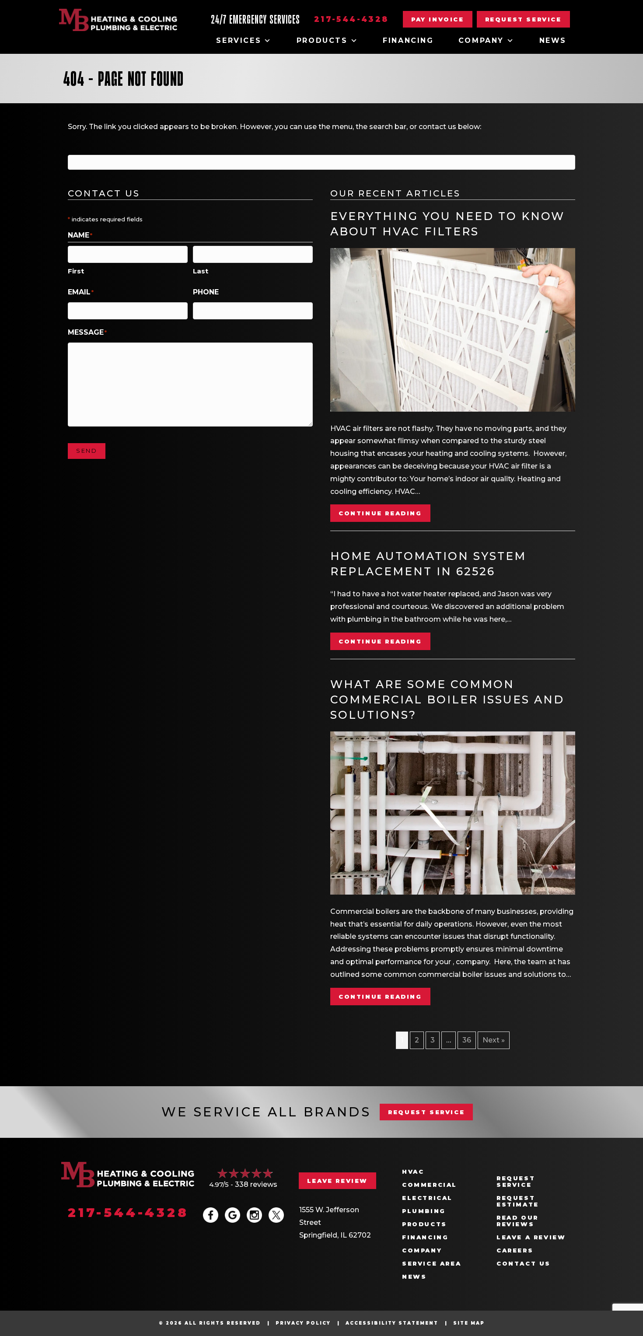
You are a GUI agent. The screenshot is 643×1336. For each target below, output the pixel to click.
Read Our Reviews (517, 1221)
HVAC (413, 1171)
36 (466, 1040)
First (76, 271)
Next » (493, 1040)
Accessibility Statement (392, 1323)
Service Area (431, 1263)
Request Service (515, 1181)
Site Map (469, 1323)
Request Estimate (517, 1201)
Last (200, 271)
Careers (514, 1250)
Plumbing (424, 1211)
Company (481, 40)
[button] (523, 19)
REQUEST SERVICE (426, 1112)
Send (86, 450)
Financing (408, 40)
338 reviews (256, 1184)
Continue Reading (384, 513)
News (552, 40)
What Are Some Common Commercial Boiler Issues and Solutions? (447, 699)
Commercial (429, 1185)
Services (238, 40)
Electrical (427, 1198)
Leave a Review (531, 1237)
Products (322, 40)
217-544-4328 (351, 19)
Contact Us (523, 1263)
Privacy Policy (303, 1323)
